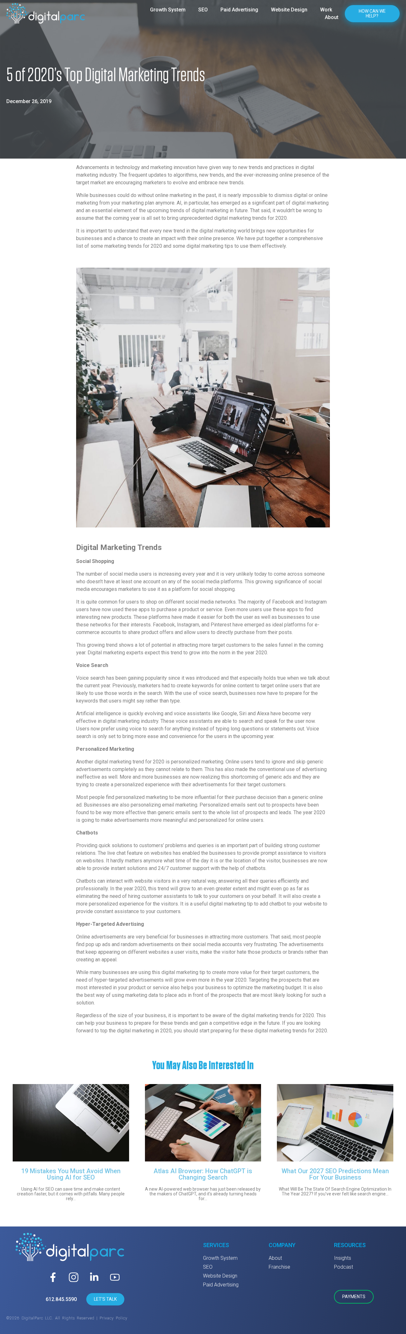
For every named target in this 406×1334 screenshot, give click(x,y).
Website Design (289, 10)
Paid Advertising (239, 10)
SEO (203, 10)
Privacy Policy (114, 1318)
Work (326, 10)
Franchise (279, 1267)
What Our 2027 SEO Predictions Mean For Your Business (335, 1174)
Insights (342, 1258)
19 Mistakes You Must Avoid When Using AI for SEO (71, 1174)
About (331, 17)
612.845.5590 (61, 1299)
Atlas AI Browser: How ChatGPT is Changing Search (203, 1174)
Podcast (343, 1267)
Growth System (168, 10)
